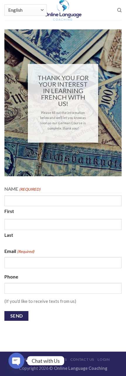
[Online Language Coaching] (63, 10)
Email (19, 251)
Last (8, 235)
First (9, 211)
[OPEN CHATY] (16, 361)
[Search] (119, 10)
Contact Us (82, 359)
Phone (11, 276)
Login (104, 359)
